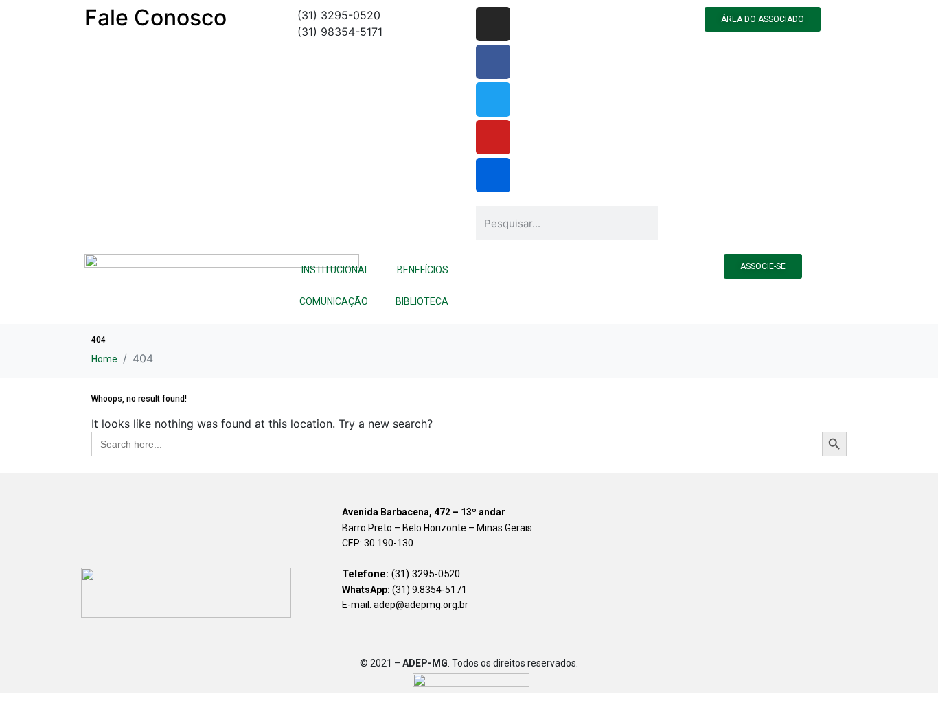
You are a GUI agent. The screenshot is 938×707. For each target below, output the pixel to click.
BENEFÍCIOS (422, 269)
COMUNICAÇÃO (333, 301)
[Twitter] (493, 99)
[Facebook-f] (493, 62)
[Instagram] (493, 24)
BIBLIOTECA (422, 301)
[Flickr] (493, 175)
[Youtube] (493, 137)
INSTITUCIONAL (335, 269)
